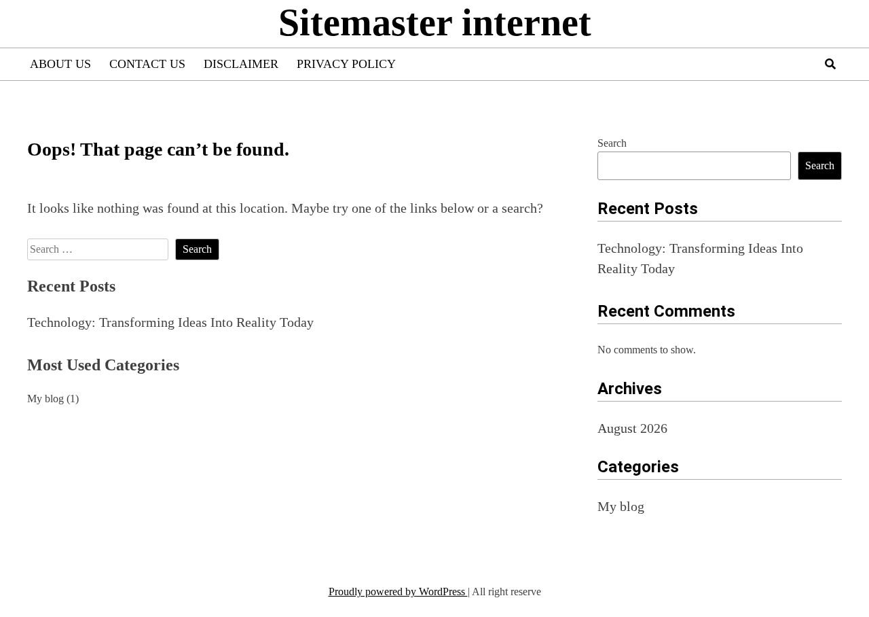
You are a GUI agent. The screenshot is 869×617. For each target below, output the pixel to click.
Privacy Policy (346, 64)
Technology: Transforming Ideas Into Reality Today (170, 322)
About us (60, 64)
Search (612, 143)
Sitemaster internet (434, 22)
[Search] (830, 64)
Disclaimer (241, 64)
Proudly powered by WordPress (398, 591)
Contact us (147, 64)
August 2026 (632, 428)
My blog (45, 398)
